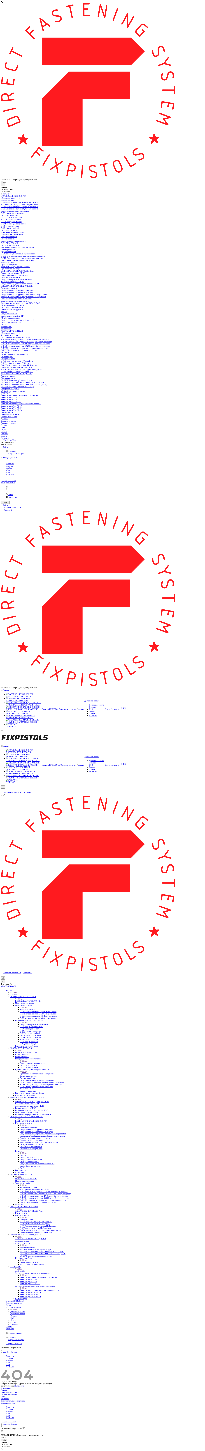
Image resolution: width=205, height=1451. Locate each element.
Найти (4, 1440)
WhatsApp (10, 474)
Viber (8, 470)
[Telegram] (6, 489)
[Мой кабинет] (2, 790)
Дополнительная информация (13, 1401)
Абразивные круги (27, 1247)
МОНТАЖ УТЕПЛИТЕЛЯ (26, 1179)
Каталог (13, 995)
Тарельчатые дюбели (28, 1187)
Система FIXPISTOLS (10, 1392)
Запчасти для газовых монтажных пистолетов (38, 1277)
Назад (15, 992)
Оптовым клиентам (9, 1394)
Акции (4, 1397)
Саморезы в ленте (27, 1219)
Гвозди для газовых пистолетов (32, 1063)
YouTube (9, 468)
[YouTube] (7, 492)
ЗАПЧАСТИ (20, 1271)
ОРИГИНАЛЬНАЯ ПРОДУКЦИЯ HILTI (32, 1102)
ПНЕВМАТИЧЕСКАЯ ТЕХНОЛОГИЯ (31, 1121)
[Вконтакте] (6, 487)
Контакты (5, 1399)
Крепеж (23, 1155)
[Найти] (3, 184)
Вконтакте (10, 464)
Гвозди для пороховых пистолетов (34, 1025)
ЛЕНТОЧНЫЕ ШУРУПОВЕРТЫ (28, 1211)
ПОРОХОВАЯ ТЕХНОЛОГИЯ (28, 1001)
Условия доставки (8, 1403)
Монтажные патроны (28, 1010)
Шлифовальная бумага (29, 1262)
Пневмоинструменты (28, 1127)
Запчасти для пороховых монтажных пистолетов (40, 1290)
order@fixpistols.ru (10, 458)
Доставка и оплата (17, 1312)
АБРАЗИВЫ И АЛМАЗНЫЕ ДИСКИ (30, 1239)
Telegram (9, 466)
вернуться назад (7, 1386)
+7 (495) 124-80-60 (9, 440)
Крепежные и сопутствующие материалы (37, 1074)
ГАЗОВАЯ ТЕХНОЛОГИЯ (26, 1052)
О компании (6, 1388)
